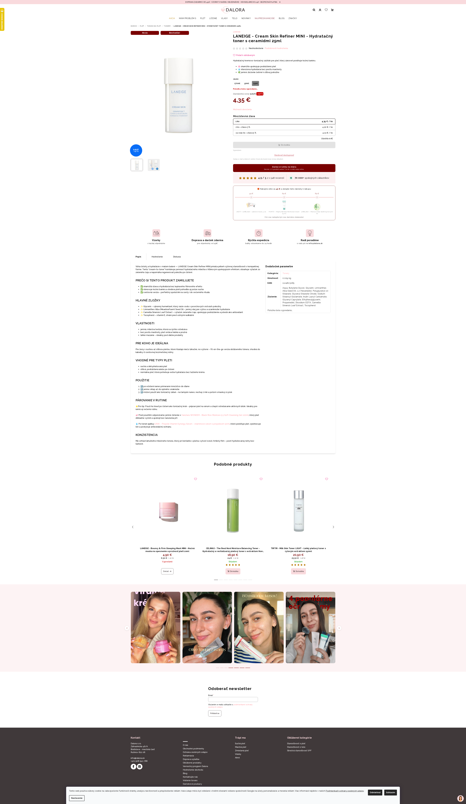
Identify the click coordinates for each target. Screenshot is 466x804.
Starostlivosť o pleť (296, 743)
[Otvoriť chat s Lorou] (460, 798)
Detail (166, 571)
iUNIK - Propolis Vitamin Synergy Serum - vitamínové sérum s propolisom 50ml (192, 424)
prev (133, 527)
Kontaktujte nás (190, 777)
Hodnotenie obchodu (193, 770)
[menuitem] (172, 18)
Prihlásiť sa (214, 713)
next (333, 527)
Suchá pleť (240, 743)
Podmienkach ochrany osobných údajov (345, 791)
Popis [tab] (138, 257)
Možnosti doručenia (242, 109)
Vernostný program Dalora (195, 766)
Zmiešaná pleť (242, 750)
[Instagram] (139, 766)
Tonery (286, 273)
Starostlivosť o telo (296, 747)
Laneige (237, 32)
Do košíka (285, 145)
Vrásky (238, 754)
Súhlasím (390, 792)
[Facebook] (133, 766)
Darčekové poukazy (192, 784)
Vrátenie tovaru (190, 780)
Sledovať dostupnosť (284, 155)
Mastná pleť (240, 747)
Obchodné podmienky (193, 748)
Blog (185, 773)
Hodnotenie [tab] (157, 257)
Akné (237, 757)
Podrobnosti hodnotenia (276, 48)
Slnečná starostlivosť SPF (299, 750)
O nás (185, 745)
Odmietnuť (375, 792)
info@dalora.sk (138, 758)
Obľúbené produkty (192, 763)
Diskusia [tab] (177, 257)
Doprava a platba (191, 759)
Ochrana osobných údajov (195, 752)
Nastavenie (76, 798)
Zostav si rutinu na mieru (284, 168)
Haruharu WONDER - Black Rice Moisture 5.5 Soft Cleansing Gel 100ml (215, 415)
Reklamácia (188, 756)
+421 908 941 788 (139, 761)
